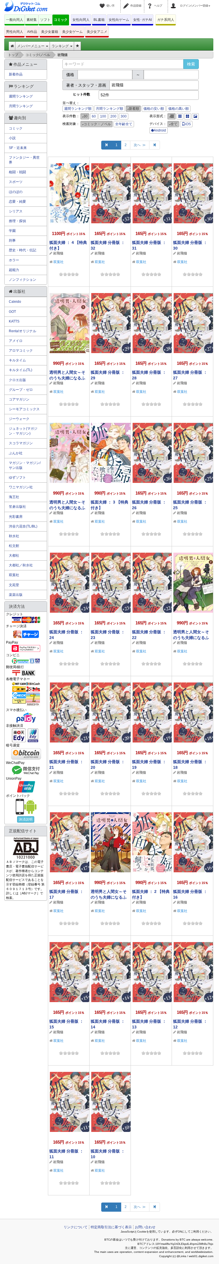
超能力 (14, 270)
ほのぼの (16, 192)
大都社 (14, 556)
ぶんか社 (16, 453)
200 (113, 116)
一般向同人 (14, 20)
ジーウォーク (19, 419)
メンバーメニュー (31, 46)
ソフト (45, 20)
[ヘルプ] (150, 2)
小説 (12, 138)
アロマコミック (21, 351)
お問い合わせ (145, 1227)
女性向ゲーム (119, 20)
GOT (12, 312)
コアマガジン (19, 399)
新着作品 (16, 74)
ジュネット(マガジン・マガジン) (23, 431)
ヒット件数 (81, 94)
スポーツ (16, 182)
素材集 (32, 20)
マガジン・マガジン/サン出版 (24, 465)
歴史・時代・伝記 (22, 250)
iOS (188, 124)
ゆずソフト (17, 477)
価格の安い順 (153, 109)
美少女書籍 (49, 32)
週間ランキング (21, 96)
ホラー (14, 260)
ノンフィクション (22, 280)
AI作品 (32, 32)
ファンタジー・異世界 (24, 160)
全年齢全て (123, 124)
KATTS (14, 321)
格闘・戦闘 (17, 172)
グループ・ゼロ (21, 390)
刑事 (12, 240)
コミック (61, 20)
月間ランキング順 (109, 109)
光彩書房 (16, 517)
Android (160, 130)
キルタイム (17, 360)
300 (124, 116)
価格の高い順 (178, 109)
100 (103, 116)
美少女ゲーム (72, 32)
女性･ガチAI (142, 20)
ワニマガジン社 (21, 487)
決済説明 (26, 819)
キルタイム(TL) (20, 370)
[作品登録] (127, 2)
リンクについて (76, 1227)
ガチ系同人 (165, 20)
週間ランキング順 (78, 109)
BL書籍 (99, 20)
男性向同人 (14, 32)
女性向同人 (81, 20)
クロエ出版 (17, 380)
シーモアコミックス (24, 409)
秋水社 (14, 536)
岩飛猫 (58, 253)
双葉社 (58, 262)
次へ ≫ (140, 145)
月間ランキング (21, 106)
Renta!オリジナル (22, 331)
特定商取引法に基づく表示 (111, 1227)
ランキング (61, 46)
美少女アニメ (97, 32)
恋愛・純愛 (17, 202)
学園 (12, 231)
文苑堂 (14, 585)
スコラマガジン (21, 443)
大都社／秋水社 (21, 565)
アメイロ (16, 341)
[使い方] (103, 2)
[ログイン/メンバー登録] (174, 2)
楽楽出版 (16, 595)
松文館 (14, 546)
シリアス (16, 211)
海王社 (14, 497)
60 (94, 116)
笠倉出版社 (17, 507)
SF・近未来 (18, 148)
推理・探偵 (17, 221)
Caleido (15, 302)
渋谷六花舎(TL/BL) (23, 526)
